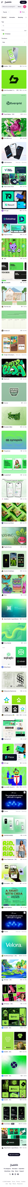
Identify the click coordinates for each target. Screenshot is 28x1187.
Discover (4, 17)
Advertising (7, 1171)
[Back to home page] (8, 2)
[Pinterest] (18, 1174)
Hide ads (18, 162)
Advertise (24, 162)
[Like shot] (20, 66)
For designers (7, 1168)
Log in (23, 2)
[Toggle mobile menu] (2, 2)
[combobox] (9, 6)
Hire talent (14, 1168)
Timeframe (4, 38)
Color (3, 30)
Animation (12, 17)
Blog (13, 1171)
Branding (20, 17)
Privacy (18, 1181)
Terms (13, 1181)
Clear (25, 30)
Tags (3, 22)
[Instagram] (15, 1174)
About (16, 1171)
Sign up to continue (14, 1154)
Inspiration (21, 1168)
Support (22, 1171)
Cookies (23, 1181)
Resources (20, 1183)
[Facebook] (12, 1174)
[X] (10, 1174)
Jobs (7, 1183)
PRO (10, 66)
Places (14, 1183)
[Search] (24, 6)
